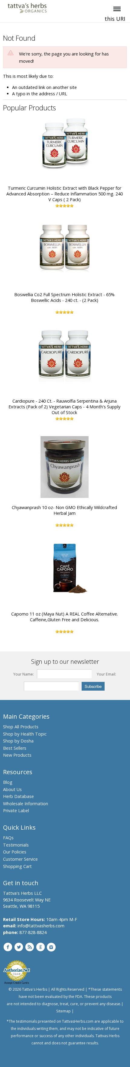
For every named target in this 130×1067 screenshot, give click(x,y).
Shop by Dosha (18, 741)
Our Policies (14, 852)
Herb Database (18, 796)
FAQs (8, 838)
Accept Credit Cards (16, 983)
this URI (115, 18)
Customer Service (20, 859)
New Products (17, 755)
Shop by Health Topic (25, 734)
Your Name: (23, 674)
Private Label (16, 810)
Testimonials (16, 845)
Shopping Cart (17, 866)
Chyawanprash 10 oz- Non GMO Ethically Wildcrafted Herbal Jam (64, 510)
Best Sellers (14, 748)
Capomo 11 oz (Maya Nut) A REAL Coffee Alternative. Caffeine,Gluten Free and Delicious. (64, 616)
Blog (7, 782)
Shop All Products (20, 727)
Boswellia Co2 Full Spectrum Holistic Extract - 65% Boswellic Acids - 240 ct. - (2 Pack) (64, 297)
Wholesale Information (25, 803)
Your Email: (106, 674)
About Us (12, 789)
